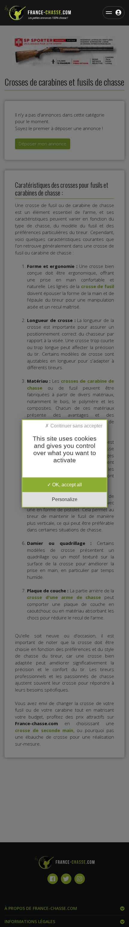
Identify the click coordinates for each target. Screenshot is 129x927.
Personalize (64, 499)
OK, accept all (66, 484)
